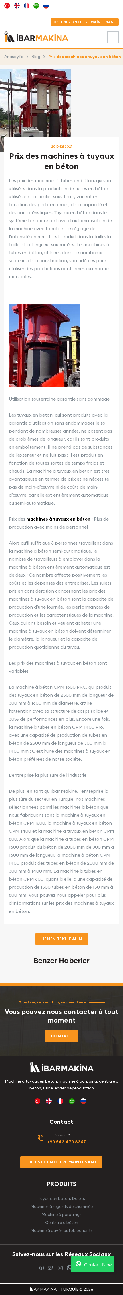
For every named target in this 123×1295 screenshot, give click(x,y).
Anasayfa (13, 56)
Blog (35, 56)
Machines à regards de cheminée (61, 1206)
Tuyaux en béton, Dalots (61, 1198)
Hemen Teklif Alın (61, 938)
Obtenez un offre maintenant (84, 22)
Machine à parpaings (61, 1214)
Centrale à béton (61, 1222)
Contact (61, 1036)
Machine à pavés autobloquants (61, 1230)
